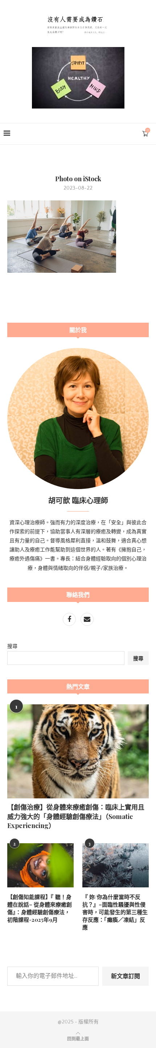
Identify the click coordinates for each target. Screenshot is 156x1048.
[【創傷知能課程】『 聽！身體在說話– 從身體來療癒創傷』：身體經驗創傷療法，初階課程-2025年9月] (40, 865)
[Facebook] (70, 620)
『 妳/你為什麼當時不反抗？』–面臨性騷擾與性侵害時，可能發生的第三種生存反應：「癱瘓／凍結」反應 (115, 912)
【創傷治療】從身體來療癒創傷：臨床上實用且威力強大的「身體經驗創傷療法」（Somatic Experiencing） (75, 816)
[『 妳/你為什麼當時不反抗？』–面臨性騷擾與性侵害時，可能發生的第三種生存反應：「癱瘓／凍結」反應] (115, 865)
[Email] (87, 620)
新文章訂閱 (125, 976)
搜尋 (12, 646)
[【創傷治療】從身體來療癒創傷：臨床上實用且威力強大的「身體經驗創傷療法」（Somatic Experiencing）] (78, 751)
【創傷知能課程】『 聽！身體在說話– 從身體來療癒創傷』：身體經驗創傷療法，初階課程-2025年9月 (39, 908)
